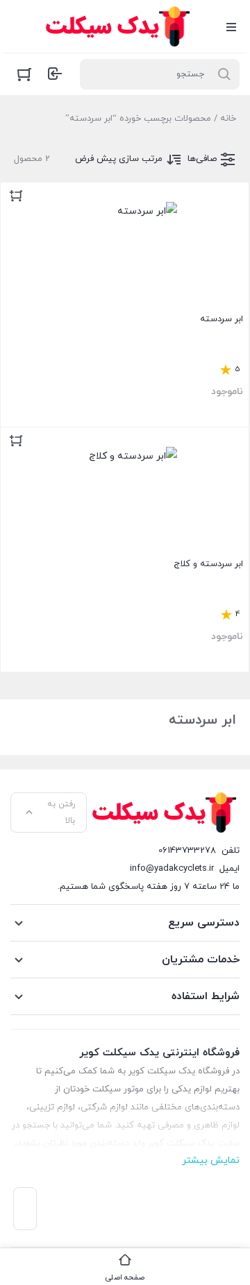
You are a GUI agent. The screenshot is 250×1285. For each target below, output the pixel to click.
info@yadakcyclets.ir (172, 868)
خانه (228, 118)
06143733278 (187, 850)
